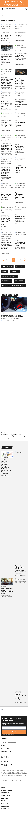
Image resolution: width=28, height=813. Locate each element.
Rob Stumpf (4, 475)
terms (23, 777)
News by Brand (5, 32)
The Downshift (6, 790)
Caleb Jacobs (4, 438)
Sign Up (14, 731)
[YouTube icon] (2, 765)
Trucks (3, 432)
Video (3, 801)
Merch (3, 745)
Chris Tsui (17, 39)
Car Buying (4, 586)
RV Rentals (5, 809)
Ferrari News (18, 143)
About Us (4, 739)
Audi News (17, 240)
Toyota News (18, 564)
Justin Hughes (5, 199)
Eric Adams (4, 226)
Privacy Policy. (11, 734)
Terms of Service (5, 734)
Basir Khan (18, 200)
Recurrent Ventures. (9, 770)
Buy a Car (5, 748)
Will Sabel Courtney (6, 87)
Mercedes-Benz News (20, 32)
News (16, 120)
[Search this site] (26, 9)
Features (4, 798)
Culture (3, 459)
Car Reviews (4, 215)
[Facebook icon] (9, 765)
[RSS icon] (12, 765)
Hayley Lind (18, 151)
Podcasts (4, 803)
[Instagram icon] (5, 765)
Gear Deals (5, 806)
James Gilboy (4, 40)
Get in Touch (6, 751)
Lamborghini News (6, 143)
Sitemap (3, 755)
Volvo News (4, 77)
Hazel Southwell (5, 595)
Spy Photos (5, 793)
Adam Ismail (4, 318)
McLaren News (18, 77)
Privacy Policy (20, 1)
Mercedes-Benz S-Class (21, 53)
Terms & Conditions (6, 757)
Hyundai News (18, 165)
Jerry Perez (4, 108)
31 (21, 260)
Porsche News (4, 240)
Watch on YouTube (8, 742)
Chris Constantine (20, 86)
